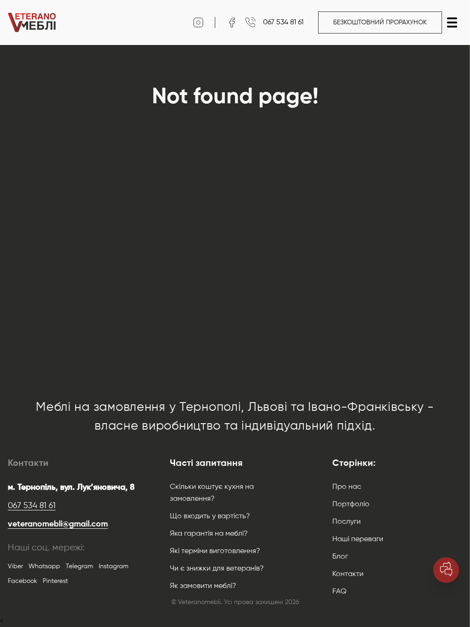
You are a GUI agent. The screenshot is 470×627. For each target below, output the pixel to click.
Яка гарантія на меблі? (209, 533)
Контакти (348, 574)
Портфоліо (350, 504)
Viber (15, 566)
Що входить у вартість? (210, 516)
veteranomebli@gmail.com (58, 524)
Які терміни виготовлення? (215, 551)
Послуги (346, 522)
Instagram (114, 566)
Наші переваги (357, 539)
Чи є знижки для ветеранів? (217, 568)
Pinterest (55, 581)
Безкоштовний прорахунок (380, 22)
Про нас (346, 487)
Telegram (79, 566)
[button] (452, 22)
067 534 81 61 (32, 506)
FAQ (339, 591)
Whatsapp (44, 566)
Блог (340, 556)
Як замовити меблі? (203, 586)
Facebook (22, 581)
